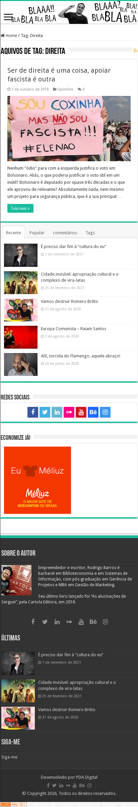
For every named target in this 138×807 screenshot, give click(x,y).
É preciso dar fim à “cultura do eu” (73, 246)
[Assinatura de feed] (135, 50)
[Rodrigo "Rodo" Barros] (69, 12)
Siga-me (10, 742)
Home (11, 35)
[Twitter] (45, 412)
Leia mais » (20, 208)
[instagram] (105, 412)
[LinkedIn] (57, 412)
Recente (13, 232)
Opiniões (65, 89)
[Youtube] (81, 412)
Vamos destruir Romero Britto (69, 301)
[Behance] (93, 412)
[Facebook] (32, 412)
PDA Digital (86, 777)
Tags (90, 232)
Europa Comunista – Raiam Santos (73, 328)
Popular (37, 232)
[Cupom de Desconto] (69, 480)
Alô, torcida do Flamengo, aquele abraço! (80, 355)
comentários (65, 232)
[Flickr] (69, 412)
